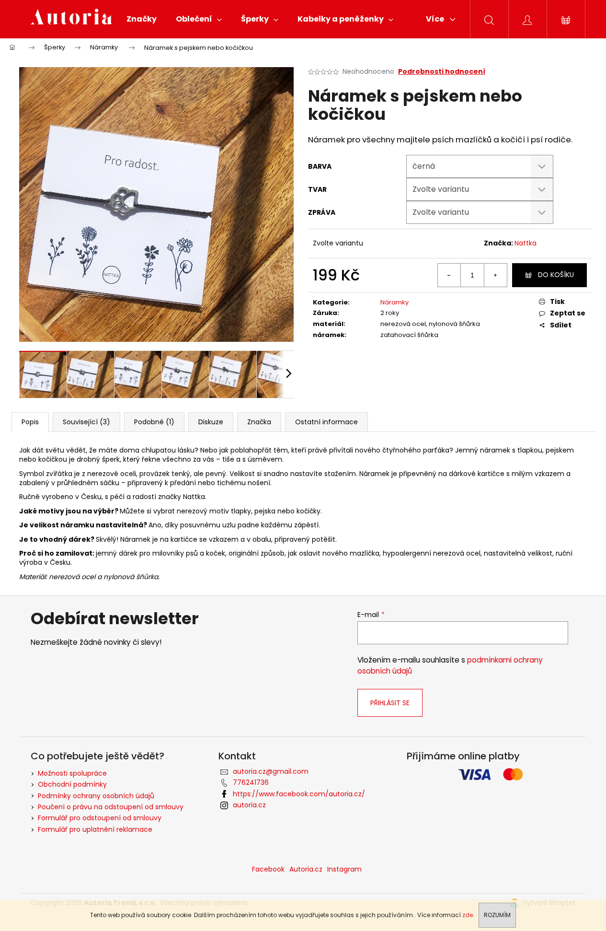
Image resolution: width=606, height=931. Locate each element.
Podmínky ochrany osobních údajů (96, 796)
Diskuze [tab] (210, 422)
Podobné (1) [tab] (154, 422)
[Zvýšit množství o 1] (495, 275)
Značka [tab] (259, 422)
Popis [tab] (30, 422)
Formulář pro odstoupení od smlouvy (99, 818)
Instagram (344, 869)
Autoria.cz (305, 869)
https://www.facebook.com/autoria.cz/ (299, 794)
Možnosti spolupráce (72, 773)
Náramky (394, 302)
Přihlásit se (390, 703)
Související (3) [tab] (86, 422)
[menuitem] (141, 19)
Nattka (526, 243)
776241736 (251, 782)
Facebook (268, 869)
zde (467, 915)
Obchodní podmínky (72, 784)
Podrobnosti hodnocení (441, 71)
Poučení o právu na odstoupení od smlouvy (110, 807)
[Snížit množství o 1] (449, 275)
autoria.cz (249, 805)
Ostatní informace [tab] (326, 422)
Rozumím (497, 915)
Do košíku (556, 274)
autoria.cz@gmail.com (271, 771)
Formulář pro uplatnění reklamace (95, 829)
